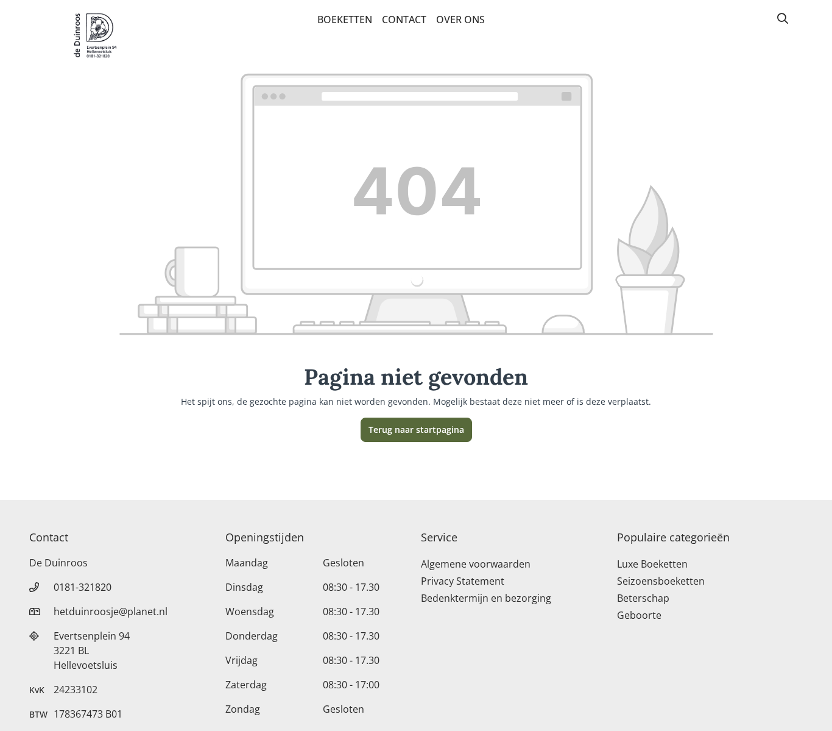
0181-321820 (82, 587)
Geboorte (639, 615)
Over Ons (460, 19)
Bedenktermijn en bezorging (486, 598)
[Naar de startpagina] (95, 35)
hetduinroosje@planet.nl (110, 611)
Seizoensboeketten (661, 581)
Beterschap (643, 598)
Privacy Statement (462, 581)
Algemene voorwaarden (476, 564)
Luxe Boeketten (652, 564)
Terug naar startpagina (416, 429)
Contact (404, 19)
